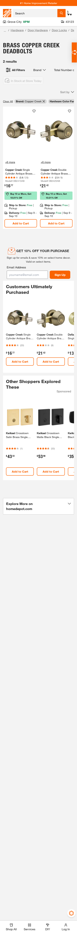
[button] (67, 92)
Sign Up (60, 274)
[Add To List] (34, 111)
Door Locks (59, 30)
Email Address (16, 267)
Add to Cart (21, 223)
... (5, 30)
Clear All (8, 101)
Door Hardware (38, 30)
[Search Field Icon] (61, 13)
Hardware (17, 30)
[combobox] (35, 13)
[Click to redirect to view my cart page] (69, 13)
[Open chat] (74, 52)
